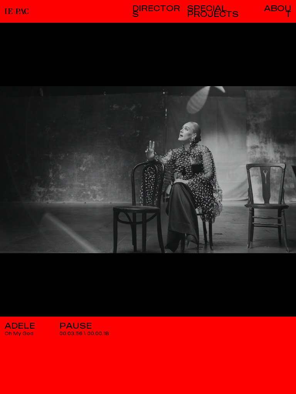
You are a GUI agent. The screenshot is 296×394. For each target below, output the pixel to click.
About (277, 11)
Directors (156, 11)
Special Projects (213, 11)
